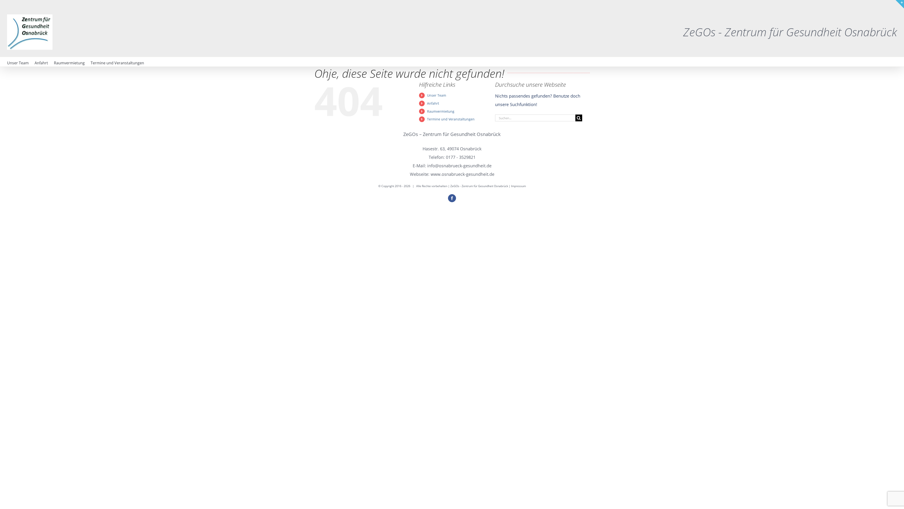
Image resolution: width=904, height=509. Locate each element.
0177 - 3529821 (461, 157)
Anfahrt (433, 103)
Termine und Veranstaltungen (451, 119)
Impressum (518, 186)
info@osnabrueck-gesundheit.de (459, 165)
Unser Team (436, 95)
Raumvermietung (440, 111)
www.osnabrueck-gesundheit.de (462, 174)
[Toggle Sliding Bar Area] (900, 4)
